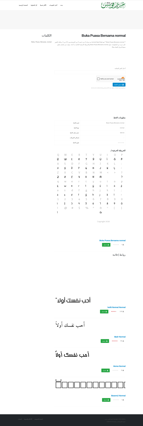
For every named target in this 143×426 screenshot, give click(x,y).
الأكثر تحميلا (43, 5)
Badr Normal (119, 337)
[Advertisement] (71, 19)
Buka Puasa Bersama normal (112, 240)
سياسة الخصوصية (38, 419)
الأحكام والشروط (28, 419)
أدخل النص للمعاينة (120, 68)
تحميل (105, 244)
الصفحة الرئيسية (23, 5)
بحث (61, 5)
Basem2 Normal (118, 395)
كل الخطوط (34, 5)
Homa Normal (119, 366)
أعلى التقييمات (53, 5)
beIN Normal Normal (116, 307)
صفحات (19, 419)
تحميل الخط (118, 84)
